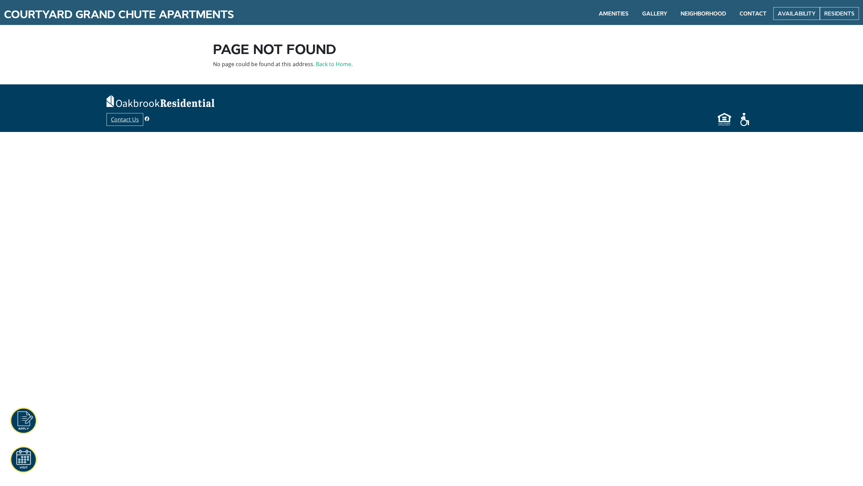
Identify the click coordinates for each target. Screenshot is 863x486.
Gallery (654, 13)
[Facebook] (147, 118)
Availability (796, 13)
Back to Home (333, 64)
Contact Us (125, 119)
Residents (839, 13)
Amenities (614, 13)
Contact (753, 13)
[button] (23, 421)
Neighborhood (703, 13)
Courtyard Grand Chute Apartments (119, 14)
